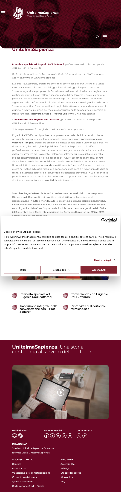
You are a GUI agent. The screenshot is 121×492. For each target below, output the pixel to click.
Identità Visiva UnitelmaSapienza (31, 452)
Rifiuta (22, 269)
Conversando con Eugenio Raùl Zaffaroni (89, 295)
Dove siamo (19, 468)
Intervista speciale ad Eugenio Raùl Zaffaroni (36, 295)
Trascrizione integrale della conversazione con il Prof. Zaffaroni (39, 308)
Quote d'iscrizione (22, 481)
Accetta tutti (99, 269)
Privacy (64, 468)
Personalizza (59, 269)
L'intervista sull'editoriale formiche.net (88, 307)
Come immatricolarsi (24, 477)
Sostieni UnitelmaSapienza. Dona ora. (33, 448)
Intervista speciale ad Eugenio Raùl (32, 64)
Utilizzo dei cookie (70, 472)
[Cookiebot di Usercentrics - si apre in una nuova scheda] (103, 220)
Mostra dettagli (102, 260)
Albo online (67, 477)
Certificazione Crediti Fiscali (28, 486)
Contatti (16, 464)
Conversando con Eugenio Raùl (31, 119)
